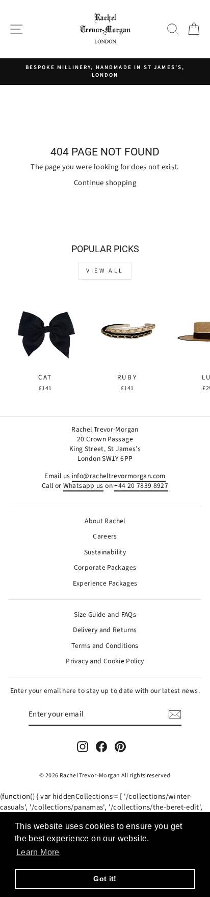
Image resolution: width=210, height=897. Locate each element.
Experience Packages (105, 583)
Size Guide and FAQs (105, 614)
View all (105, 270)
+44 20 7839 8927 (141, 485)
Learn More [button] (38, 852)
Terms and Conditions (104, 646)
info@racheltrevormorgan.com (119, 476)
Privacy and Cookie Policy (105, 661)
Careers (105, 536)
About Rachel (105, 521)
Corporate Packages (105, 567)
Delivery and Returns (105, 630)
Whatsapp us (83, 485)
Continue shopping (105, 182)
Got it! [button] (105, 878)
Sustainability (105, 552)
